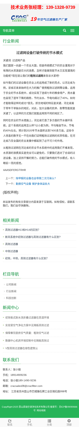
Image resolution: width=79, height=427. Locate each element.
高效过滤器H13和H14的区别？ (22, 229)
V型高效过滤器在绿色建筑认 (21, 348)
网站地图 (41, 410)
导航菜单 (9, 30)
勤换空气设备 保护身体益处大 (33, 183)
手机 (29, 424)
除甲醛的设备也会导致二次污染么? (36, 178)
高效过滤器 (11, 244)
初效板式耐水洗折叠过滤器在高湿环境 (27, 317)
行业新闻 (11, 291)
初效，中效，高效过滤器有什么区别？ (27, 258)
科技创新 (11, 297)
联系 (9, 424)
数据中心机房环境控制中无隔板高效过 (27, 340)
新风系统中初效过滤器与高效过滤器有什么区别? (33, 236)
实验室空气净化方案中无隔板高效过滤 (27, 325)
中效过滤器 (11, 251)
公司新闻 (11, 284)
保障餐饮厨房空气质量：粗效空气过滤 (27, 332)
